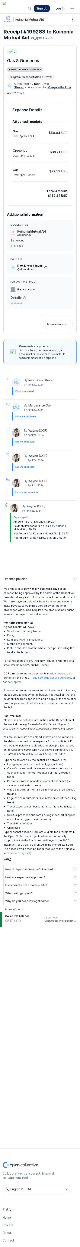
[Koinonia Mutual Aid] (8, 19)
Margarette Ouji (39, 405)
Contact (8, 1240)
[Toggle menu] (72, 8)
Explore (8, 1225)
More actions (55, 324)
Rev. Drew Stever (41, 380)
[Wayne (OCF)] (16, 432)
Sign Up (42, 8)
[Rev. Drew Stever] (9, 85)
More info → (12, 909)
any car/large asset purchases (52, 677)
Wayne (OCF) (37, 430)
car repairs (15, 682)
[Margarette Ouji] (16, 407)
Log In (59, 8)
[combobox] (37, 1189)
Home (7, 1217)
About (7, 1233)
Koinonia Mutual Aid (29, 19)
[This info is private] (24, 297)
